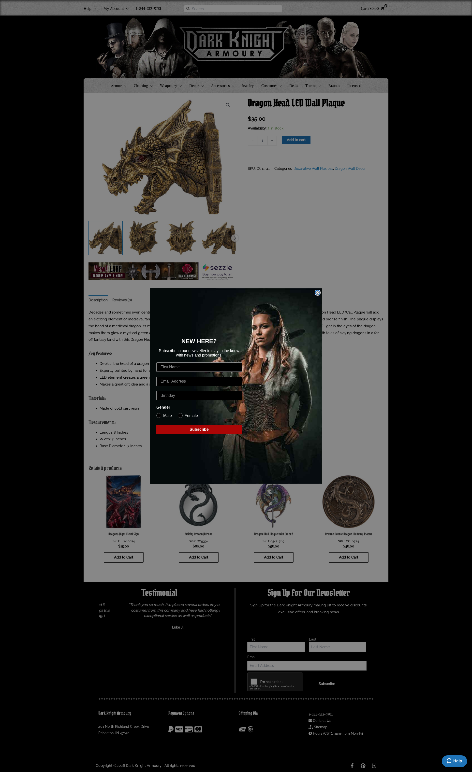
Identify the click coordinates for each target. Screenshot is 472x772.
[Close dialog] (317, 292)
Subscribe (199, 429)
